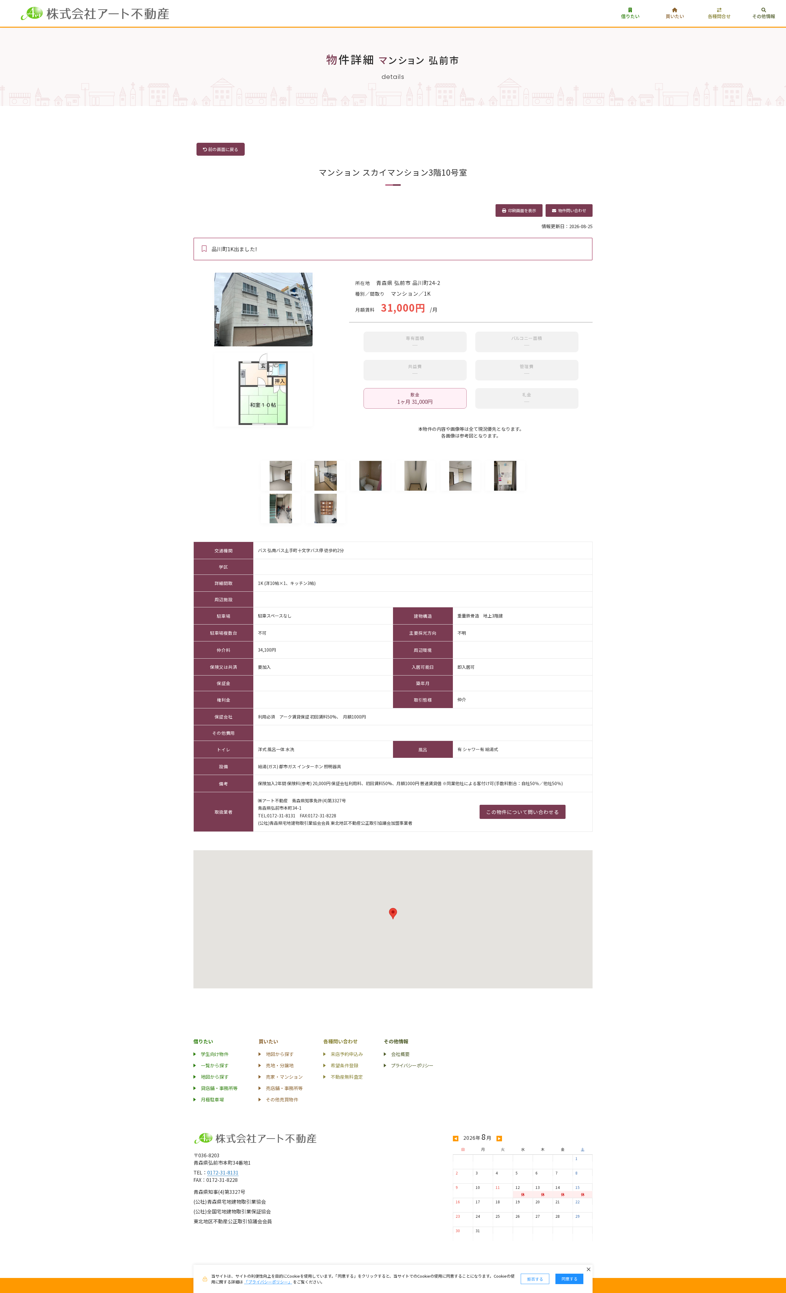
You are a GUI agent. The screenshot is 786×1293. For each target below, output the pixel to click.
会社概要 (400, 1054)
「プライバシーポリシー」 (268, 1282)
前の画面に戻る (222, 149)
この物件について (522, 812)
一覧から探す (214, 1065)
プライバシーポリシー (412, 1065)
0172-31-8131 (223, 1172)
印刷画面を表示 (521, 210)
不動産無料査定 (347, 1076)
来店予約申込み (347, 1054)
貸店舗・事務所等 (219, 1088)
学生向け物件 (214, 1054)
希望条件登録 (344, 1065)
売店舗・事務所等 (284, 1088)
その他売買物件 (282, 1099)
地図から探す (214, 1076)
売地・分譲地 (280, 1065)
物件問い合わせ (571, 210)
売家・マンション (284, 1076)
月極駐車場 (212, 1099)
